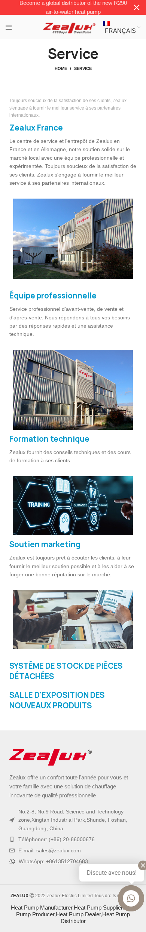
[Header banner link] (62, 7)
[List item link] (73, 839)
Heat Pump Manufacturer (41, 907)
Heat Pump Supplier (98, 907)
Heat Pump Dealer (78, 914)
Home (61, 68)
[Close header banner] (136, 7)
